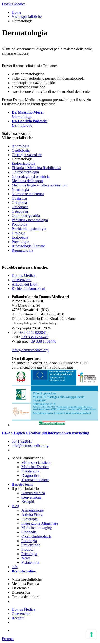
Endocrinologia (23, 163)
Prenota (8, 639)
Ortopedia (19, 202)
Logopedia (20, 237)
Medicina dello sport (27, 181)
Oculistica (19, 198)
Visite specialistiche (27, 16)
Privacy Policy (23, 323)
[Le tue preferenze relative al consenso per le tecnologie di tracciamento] (91, 634)
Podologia (19, 224)
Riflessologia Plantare (28, 246)
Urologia (18, 233)
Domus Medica (13, 4)
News (25, 558)
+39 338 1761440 (34, 337)
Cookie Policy (47, 323)
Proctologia (20, 242)
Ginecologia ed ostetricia (31, 176)
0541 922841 (22, 441)
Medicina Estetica (35, 467)
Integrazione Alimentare (39, 523)
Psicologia (29, 554)
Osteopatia (20, 211)
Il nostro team (22, 484)
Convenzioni (21, 280)
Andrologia (20, 146)
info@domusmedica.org (30, 350)
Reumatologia (22, 250)
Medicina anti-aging (36, 528)
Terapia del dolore (35, 480)
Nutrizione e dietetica (28, 194)
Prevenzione (30, 545)
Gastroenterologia (25, 172)
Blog (15, 506)
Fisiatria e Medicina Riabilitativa (36, 168)
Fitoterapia (29, 519)
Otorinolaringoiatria (36, 536)
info (15, 567)
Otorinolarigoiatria (26, 216)
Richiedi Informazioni (28, 288)
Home (16, 12)
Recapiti (27, 502)
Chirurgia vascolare (27, 155)
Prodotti (27, 549)
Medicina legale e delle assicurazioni (39, 185)
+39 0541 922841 (33, 332)
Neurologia (20, 189)
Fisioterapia (30, 471)
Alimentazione (32, 510)
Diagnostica (30, 475)
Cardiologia (21, 150)
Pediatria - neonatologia (30, 220)
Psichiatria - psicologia (29, 229)
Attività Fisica (32, 515)
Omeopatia (20, 207)
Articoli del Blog (24, 284)
